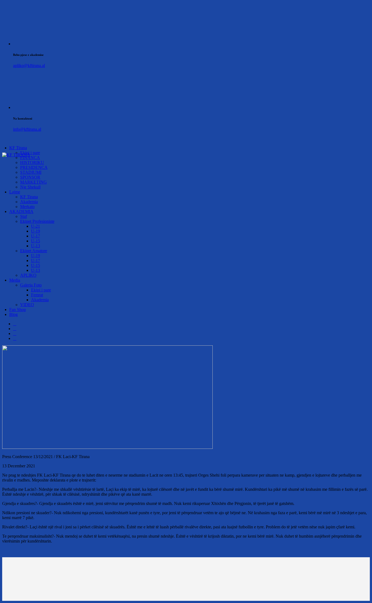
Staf (23, 216)
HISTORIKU (32, 162)
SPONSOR (30, 177)
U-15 (35, 241)
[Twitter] (14, 328)
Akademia (29, 201)
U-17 (35, 236)
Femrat (37, 295)
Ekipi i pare (41, 290)
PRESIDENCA (34, 167)
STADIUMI (30, 172)
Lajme (14, 192)
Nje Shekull (30, 187)
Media (14, 280)
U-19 (35, 231)
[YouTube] (14, 338)
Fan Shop (17, 309)
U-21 (35, 226)
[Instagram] (14, 333)
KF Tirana (18, 147)
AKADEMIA (21, 211)
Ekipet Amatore (33, 250)
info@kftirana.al (27, 129)
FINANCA (30, 157)
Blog (13, 314)
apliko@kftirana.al (29, 65)
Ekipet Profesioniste (37, 221)
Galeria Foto (31, 285)
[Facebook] (14, 323)
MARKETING (33, 182)
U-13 (35, 245)
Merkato (27, 206)
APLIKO (28, 275)
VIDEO (27, 304)
